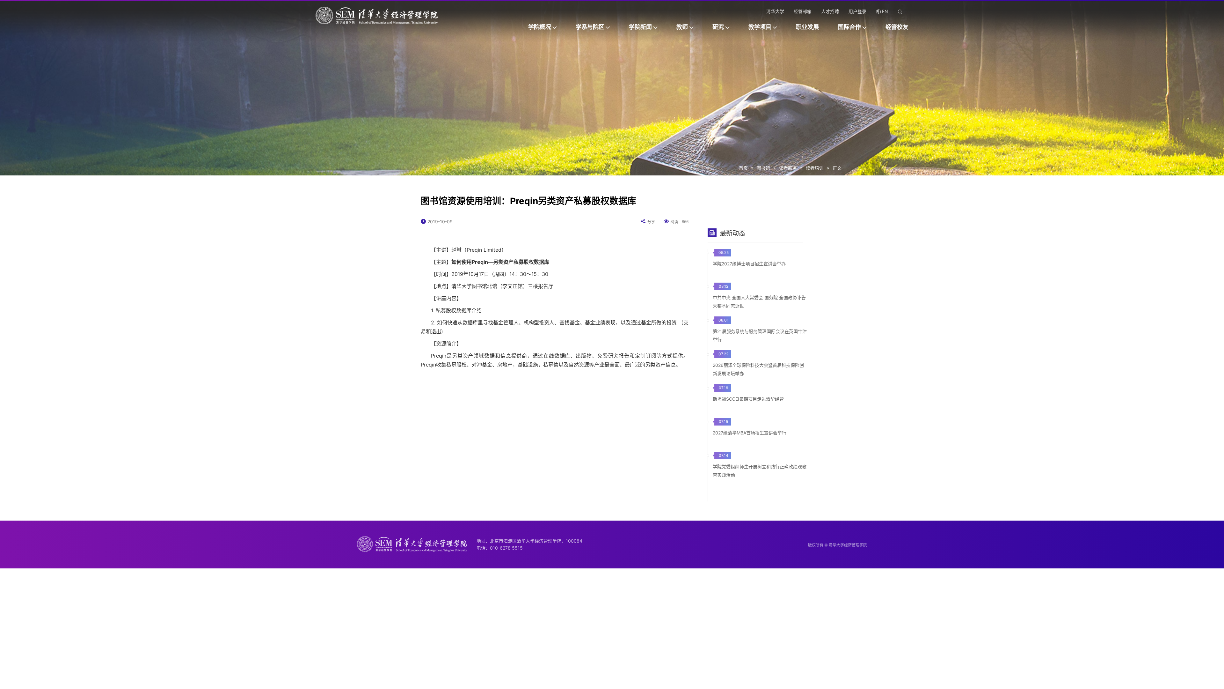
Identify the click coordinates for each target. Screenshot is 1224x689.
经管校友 (896, 27)
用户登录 (857, 11)
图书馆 (763, 168)
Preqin (438, 355)
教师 (682, 27)
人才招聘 (830, 11)
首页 (743, 168)
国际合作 (849, 27)
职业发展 (807, 27)
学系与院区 (590, 27)
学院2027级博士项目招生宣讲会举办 (749, 263)
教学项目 (759, 27)
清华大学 (775, 11)
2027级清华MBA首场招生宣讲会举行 (749, 432)
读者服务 (788, 168)
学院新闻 (640, 27)
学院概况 (539, 27)
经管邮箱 (803, 11)
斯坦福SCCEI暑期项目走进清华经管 (748, 399)
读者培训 (815, 168)
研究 (718, 27)
